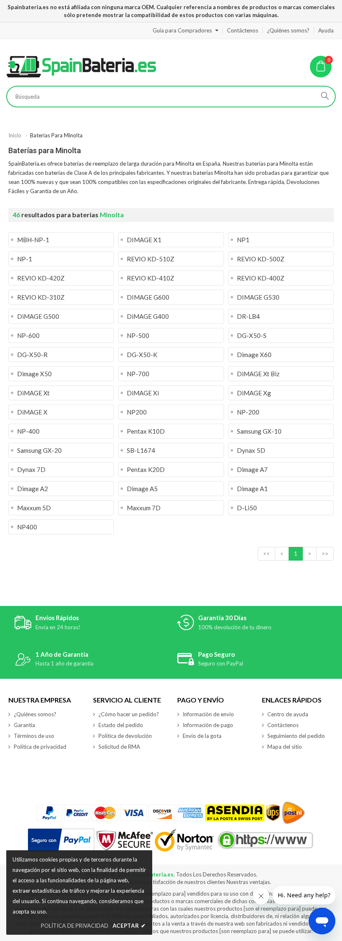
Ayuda (326, 30)
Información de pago (208, 725)
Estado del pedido (120, 725)
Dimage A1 (252, 488)
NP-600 (28, 335)
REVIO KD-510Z (150, 259)
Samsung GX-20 (39, 450)
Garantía (24, 725)
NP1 (243, 239)
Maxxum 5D (34, 507)
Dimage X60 (254, 354)
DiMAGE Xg (254, 393)
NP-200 (248, 412)
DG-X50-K (142, 354)
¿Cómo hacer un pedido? (128, 714)
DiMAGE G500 (38, 316)
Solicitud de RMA (119, 746)
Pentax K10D (146, 431)
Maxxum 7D (144, 507)
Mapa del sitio (284, 746)
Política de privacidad (40, 746)
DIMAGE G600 (148, 297)
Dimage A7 (252, 469)
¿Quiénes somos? (288, 30)
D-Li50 (247, 507)
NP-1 (24, 259)
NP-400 (28, 431)
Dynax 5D (251, 450)
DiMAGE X (32, 412)
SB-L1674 (141, 450)
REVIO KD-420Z (41, 278)
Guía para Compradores (182, 30)
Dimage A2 (32, 488)
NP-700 (138, 373)
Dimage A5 (142, 488)
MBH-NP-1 (33, 239)
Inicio (14, 135)
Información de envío (208, 714)
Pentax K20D (146, 469)
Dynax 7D (31, 469)
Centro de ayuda (287, 714)
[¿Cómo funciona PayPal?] (61, 840)
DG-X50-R (32, 354)
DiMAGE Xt (33, 393)
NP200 (137, 412)
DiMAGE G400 (148, 316)
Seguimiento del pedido (296, 735)
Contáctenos (242, 30)
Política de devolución (125, 735)
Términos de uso (34, 735)
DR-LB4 (248, 316)
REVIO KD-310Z (41, 297)
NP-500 (138, 335)
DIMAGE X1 (144, 239)
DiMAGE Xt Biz (258, 373)
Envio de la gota (202, 735)
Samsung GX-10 (259, 431)
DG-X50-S (252, 335)
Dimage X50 (34, 373)
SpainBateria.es (153, 874)
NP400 (27, 527)
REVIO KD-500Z (260, 259)
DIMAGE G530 (258, 297)
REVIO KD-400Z (260, 278)
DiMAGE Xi (143, 393)
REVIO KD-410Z (150, 278)
